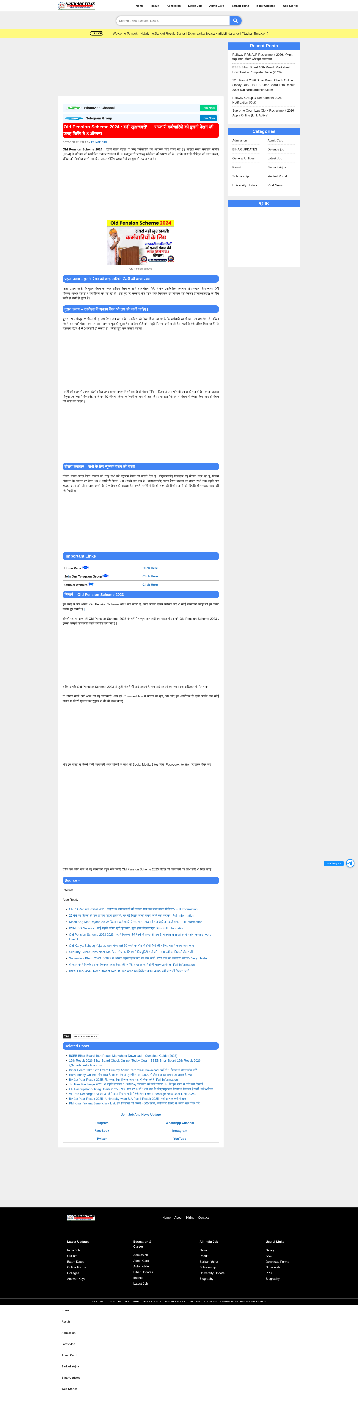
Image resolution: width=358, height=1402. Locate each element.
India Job (73, 1250)
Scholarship (240, 176)
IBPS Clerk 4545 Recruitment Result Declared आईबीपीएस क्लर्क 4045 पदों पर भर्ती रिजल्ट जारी (129, 971)
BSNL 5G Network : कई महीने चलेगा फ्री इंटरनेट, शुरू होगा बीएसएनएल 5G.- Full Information (126, 928)
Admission (174, 5)
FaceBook (102, 1130)
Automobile (141, 1266)
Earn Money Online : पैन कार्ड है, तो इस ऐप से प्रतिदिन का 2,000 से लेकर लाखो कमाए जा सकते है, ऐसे (130, 1075)
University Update (244, 185)
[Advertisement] (141, 68)
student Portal (277, 176)
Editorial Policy (175, 1301)
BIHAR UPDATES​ (244, 149)
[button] (350, 863)
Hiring (190, 1217)
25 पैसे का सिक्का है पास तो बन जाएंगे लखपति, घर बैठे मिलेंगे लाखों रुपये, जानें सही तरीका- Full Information (131, 915)
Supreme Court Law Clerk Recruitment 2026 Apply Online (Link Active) (263, 113)
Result (155, 5)
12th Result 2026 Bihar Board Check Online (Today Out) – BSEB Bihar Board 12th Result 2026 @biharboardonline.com (263, 85)
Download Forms (277, 1262)
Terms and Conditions (203, 1301)
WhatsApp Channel (180, 1123)
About (178, 1217)
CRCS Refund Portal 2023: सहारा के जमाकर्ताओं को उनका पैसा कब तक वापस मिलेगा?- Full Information (133, 909)
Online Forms (76, 1267)
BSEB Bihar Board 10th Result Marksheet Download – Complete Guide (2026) (123, 1056)
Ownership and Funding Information (243, 1301)
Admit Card (216, 5)
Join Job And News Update (141, 1114)
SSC (269, 1256)
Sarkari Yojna (240, 5)
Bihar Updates (265, 5)
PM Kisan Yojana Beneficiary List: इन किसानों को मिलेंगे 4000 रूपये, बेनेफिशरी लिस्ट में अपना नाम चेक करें (134, 1103)
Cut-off (72, 1256)
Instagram (179, 1130)
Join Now (208, 108)
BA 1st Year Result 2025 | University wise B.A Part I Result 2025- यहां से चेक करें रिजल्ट (127, 1099)
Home (139, 5)
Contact (203, 1217)
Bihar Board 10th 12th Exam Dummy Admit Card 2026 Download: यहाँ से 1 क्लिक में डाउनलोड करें (133, 1070)
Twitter (102, 1139)
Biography (206, 1279)
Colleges (73, 1273)
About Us (97, 1301)
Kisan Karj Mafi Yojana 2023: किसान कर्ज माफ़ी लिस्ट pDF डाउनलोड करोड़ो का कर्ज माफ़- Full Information (135, 922)
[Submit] (236, 20)
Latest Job (195, 5)
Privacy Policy (152, 1301)
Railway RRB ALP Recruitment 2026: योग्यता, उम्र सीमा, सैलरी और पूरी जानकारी (262, 57)
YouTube (179, 1139)
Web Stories (290, 5)
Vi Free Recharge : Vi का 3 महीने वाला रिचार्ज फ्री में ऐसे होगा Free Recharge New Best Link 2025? (132, 1094)
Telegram (102, 1123)
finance (138, 1278)
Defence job (276, 149)
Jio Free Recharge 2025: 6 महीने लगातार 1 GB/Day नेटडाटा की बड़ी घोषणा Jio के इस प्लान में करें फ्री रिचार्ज (136, 1084)
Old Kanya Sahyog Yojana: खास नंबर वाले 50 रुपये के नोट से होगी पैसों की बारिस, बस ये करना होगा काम (131, 945)
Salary (270, 1250)
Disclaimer (132, 1301)
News (203, 1250)
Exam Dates (75, 1262)
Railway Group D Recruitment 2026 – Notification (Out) (258, 100)
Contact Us (114, 1301)
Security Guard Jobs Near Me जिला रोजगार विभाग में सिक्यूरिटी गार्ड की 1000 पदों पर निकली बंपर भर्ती (131, 952)
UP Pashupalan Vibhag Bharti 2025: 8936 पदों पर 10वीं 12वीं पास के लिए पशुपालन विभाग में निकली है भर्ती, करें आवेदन (141, 1089)
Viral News (275, 185)
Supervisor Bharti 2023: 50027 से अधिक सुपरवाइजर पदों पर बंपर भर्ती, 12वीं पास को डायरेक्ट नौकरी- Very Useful (138, 958)
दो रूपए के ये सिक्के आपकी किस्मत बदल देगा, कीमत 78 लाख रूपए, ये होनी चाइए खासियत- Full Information (132, 965)
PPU (269, 1273)
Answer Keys (76, 1279)
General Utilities (85, 1036)
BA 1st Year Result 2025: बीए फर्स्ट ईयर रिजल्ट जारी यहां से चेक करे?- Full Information (123, 1079)
